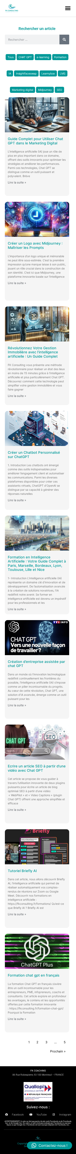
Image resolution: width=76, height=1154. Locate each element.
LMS (62, 73)
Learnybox (48, 73)
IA (10, 73)
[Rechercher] (64, 39)
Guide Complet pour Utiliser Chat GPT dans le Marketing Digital (35, 141)
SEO (59, 89)
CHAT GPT (25, 57)
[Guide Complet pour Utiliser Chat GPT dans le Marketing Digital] (37, 114)
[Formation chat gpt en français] (37, 951)
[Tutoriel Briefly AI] (37, 846)
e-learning (43, 57)
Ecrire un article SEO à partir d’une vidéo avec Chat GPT (37, 768)
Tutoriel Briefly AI (22, 871)
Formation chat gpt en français (33, 975)
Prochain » (58, 1051)
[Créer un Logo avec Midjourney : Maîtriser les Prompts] (37, 219)
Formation (60, 57)
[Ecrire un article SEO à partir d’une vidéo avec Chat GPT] (37, 742)
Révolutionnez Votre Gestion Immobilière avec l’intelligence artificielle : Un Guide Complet (33, 352)
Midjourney (45, 89)
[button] (67, 8)
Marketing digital (22, 89)
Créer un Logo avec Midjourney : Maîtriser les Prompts (35, 245)
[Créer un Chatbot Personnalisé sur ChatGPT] (37, 428)
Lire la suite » (17, 182)
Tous (11, 57)
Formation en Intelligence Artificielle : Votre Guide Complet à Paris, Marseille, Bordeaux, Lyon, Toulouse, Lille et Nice (37, 563)
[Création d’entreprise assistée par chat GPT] (37, 637)
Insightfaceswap (26, 73)
